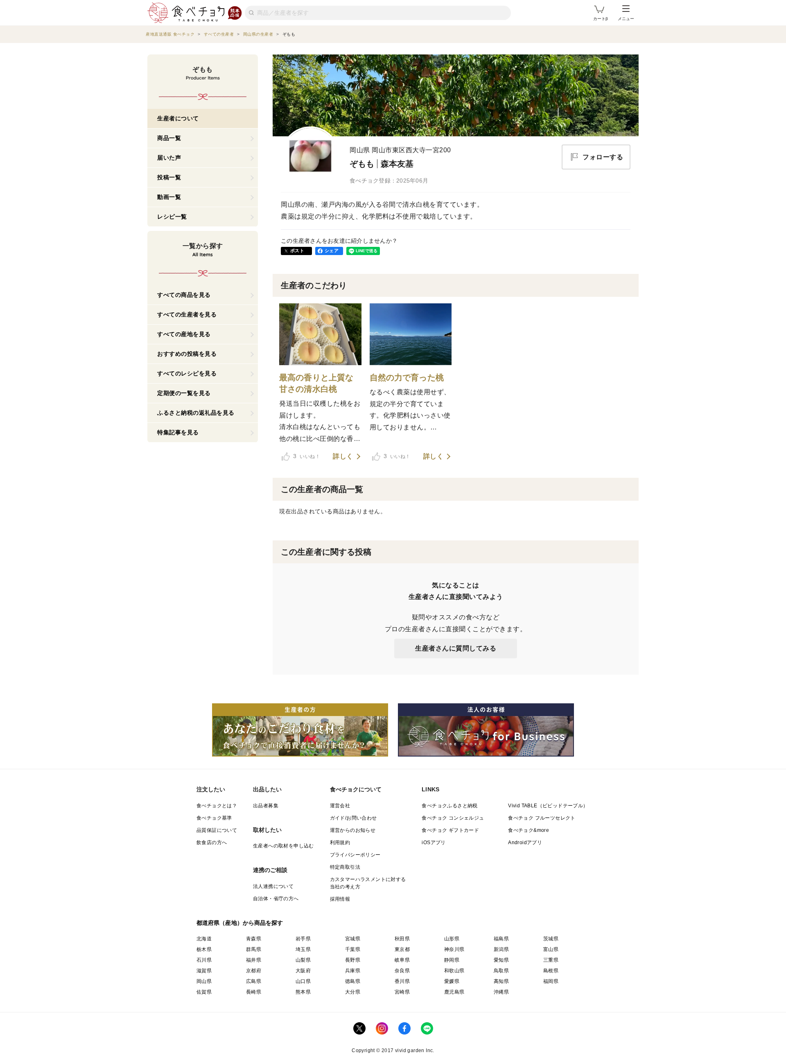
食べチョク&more (528, 830)
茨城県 (550, 939)
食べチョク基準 (214, 818)
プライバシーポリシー (355, 855)
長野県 (352, 960)
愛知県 (501, 960)
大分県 (352, 992)
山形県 (451, 939)
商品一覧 (169, 138)
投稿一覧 (169, 177)
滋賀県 (204, 971)
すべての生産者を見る (187, 314)
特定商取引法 (345, 867)
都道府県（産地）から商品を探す (239, 922)
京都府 (253, 971)
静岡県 (451, 960)
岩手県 (303, 939)
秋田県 (402, 939)
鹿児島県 (454, 992)
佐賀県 (204, 992)
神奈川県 (454, 949)
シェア (332, 250)
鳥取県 (501, 971)
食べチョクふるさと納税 (449, 806)
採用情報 (340, 899)
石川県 (204, 960)
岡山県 (204, 981)
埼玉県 (303, 949)
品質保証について (216, 830)
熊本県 (303, 992)
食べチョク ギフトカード (450, 830)
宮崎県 (402, 992)
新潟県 (501, 949)
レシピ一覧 (172, 216)
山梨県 (303, 960)
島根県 (550, 971)
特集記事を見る (178, 432)
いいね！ (306, 456)
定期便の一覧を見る (184, 393)
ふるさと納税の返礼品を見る (196, 412)
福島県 (501, 939)
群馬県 (253, 949)
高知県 (501, 981)
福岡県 (550, 981)
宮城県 (352, 939)
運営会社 (340, 806)
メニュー (626, 18)
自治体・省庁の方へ (276, 898)
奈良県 (402, 971)
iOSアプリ (433, 842)
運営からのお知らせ (353, 830)
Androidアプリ (525, 842)
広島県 (253, 981)
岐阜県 (402, 960)
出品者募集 (265, 806)
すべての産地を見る (184, 334)
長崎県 (253, 992)
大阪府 (303, 971)
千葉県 (352, 949)
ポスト (297, 250)
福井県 (253, 960)
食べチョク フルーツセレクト (542, 818)
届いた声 (169, 157)
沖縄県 (501, 992)
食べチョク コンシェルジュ (453, 818)
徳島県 (352, 981)
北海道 (204, 939)
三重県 (550, 960)
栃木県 (204, 949)
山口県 (303, 981)
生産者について (178, 118)
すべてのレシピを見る (187, 373)
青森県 (253, 939)
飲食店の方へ (211, 842)
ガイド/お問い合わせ (353, 818)
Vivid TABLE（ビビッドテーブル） (548, 806)
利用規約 (340, 842)
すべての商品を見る (184, 294)
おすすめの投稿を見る (187, 353)
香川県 (402, 981)
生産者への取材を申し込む (283, 846)
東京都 (402, 949)
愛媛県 (451, 981)
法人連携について (273, 886)
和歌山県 (454, 971)
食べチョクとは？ (216, 806)
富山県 (550, 949)
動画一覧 (169, 197)
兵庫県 (352, 971)
